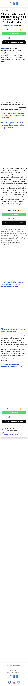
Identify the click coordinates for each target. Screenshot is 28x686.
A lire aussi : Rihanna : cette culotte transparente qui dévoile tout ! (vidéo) (12, 115)
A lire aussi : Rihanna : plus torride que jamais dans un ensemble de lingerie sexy (12, 284)
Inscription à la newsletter (14, 665)
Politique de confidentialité (14, 672)
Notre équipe (14, 668)
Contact (14, 667)
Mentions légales (14, 670)
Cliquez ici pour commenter (11, 434)
